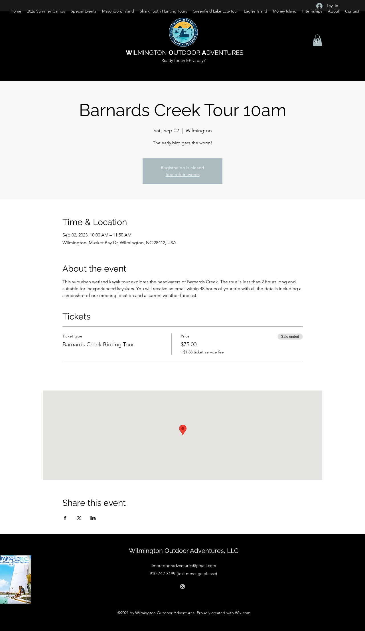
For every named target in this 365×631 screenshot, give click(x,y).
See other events (183, 174)
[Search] (316, 41)
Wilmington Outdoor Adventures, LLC (183, 550)
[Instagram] (182, 586)
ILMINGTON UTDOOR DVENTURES (184, 52)
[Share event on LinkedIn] (93, 518)
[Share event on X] (79, 518)
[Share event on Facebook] (65, 518)
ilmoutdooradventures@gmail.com (183, 565)
